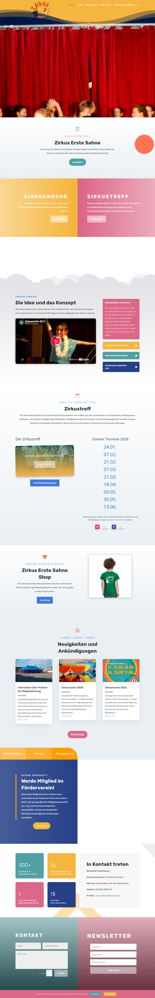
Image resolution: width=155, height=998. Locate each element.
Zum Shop (45, 600)
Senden (61, 973)
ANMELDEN (59, 219)
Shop (79, 5)
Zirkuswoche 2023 (116, 687)
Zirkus (71, 5)
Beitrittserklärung (13, 753)
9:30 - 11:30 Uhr (45, 464)
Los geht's (77, 162)
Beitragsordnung (65, 753)
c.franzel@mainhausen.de (107, 895)
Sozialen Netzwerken (116, 520)
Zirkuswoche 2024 (72, 687)
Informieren (41, 826)
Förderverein (91, 5)
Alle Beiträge (77, 734)
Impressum (105, 5)
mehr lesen (23, 720)
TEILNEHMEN (96, 219)
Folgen (104, 526)
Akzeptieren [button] (95, 994)
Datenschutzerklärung (124, 5)
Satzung (38, 753)
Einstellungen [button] (110, 994)
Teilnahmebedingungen (44, 483)
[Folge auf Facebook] (114, 527)
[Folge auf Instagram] (97, 527)
